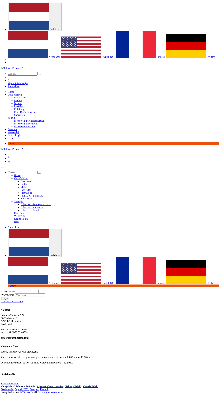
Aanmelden (13, 86)
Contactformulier (10, 383)
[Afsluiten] (2, 167)
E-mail (4, 291)
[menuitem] (34, 56)
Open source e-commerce (51, 392)
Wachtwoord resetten (12, 301)
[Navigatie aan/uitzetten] (9, 161)
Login (5, 298)
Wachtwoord (7, 295)
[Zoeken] (39, 74)
